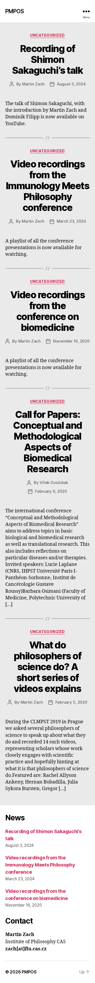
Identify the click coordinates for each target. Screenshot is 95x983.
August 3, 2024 (71, 83)
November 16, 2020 (71, 341)
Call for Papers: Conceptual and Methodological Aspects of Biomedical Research (47, 442)
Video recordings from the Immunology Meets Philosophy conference (47, 185)
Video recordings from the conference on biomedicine (47, 311)
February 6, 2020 (51, 491)
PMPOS (14, 11)
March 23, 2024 (71, 221)
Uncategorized (47, 35)
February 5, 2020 (71, 702)
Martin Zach (33, 83)
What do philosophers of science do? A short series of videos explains (48, 666)
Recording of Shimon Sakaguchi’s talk (47, 59)
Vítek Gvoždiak (54, 482)
